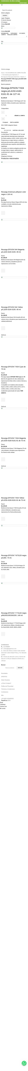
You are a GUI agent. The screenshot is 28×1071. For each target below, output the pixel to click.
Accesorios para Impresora (10, 74)
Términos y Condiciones (8, 689)
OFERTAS (4, 676)
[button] (3, 213)
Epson (22, 76)
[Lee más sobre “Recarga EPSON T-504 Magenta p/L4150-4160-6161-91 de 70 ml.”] (3, 459)
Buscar (20, 667)
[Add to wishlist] (3, 209)
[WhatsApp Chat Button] (24, 1063)
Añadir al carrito (19, 115)
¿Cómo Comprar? (6, 683)
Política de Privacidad (7, 686)
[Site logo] (11, 6)
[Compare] (3, 189)
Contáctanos (4, 692)
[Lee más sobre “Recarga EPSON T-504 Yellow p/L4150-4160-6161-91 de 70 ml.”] (3, 519)
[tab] (7, 130)
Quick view (3, 217)
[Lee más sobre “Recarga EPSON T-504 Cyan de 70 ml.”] (3, 400)
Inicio (2, 72)
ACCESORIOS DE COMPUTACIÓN (16, 72)
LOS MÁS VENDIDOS (7, 698)
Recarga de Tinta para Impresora (10, 76)
